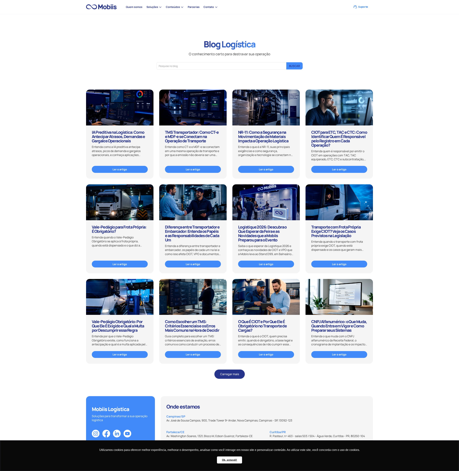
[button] (154, 7)
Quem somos (134, 7)
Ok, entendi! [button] (229, 459)
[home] (103, 7)
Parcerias (194, 7)
